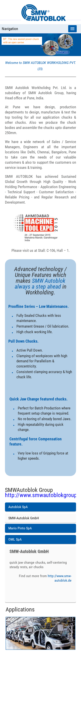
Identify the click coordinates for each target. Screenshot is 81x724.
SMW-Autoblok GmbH (23, 518)
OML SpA (15, 539)
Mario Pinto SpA (20, 528)
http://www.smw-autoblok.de (60, 578)
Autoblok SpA (18, 507)
